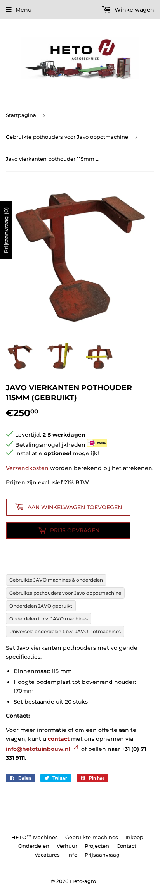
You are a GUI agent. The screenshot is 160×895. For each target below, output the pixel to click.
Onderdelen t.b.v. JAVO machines (48, 618)
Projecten (97, 846)
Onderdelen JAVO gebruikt (40, 606)
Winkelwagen (133, 9)
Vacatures (47, 855)
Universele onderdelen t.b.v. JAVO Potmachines (65, 631)
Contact (126, 846)
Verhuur (67, 846)
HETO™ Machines (34, 837)
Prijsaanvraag (102, 855)
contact (59, 738)
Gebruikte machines (91, 837)
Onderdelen (33, 846)
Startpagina (21, 115)
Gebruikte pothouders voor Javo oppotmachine (67, 137)
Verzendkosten (27, 468)
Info (72, 855)
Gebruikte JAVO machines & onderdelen (56, 580)
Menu (23, 9)
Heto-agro (83, 881)
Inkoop (134, 837)
